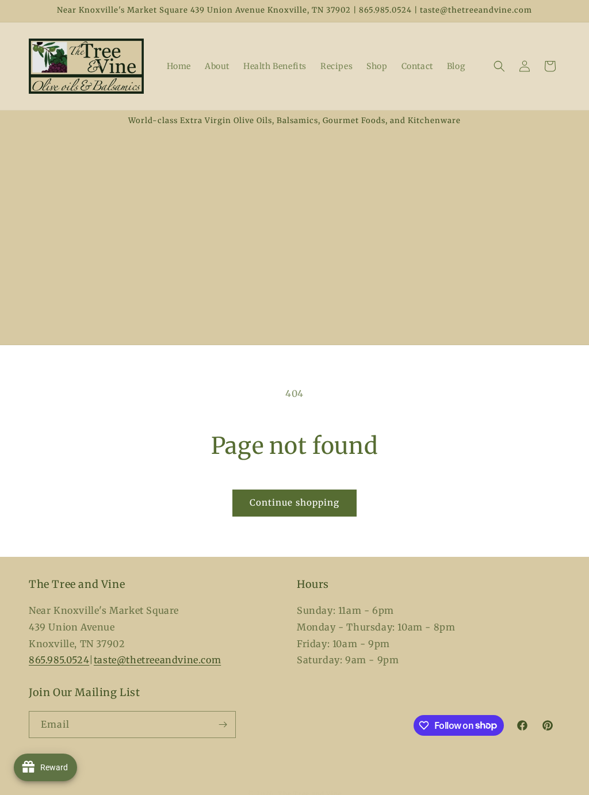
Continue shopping (294, 502)
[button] (499, 66)
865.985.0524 (59, 660)
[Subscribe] (222, 724)
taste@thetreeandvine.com (157, 660)
